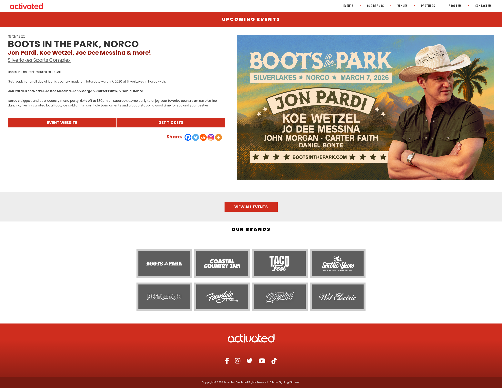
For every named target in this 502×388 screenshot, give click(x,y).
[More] (218, 137)
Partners (428, 6)
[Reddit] (203, 137)
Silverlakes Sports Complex (39, 60)
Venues (402, 6)
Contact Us (483, 6)
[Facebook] (188, 137)
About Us (455, 6)
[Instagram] (210, 137)
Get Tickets (171, 122)
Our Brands (375, 6)
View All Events (251, 207)
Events (348, 6)
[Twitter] (195, 137)
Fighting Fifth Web (289, 382)
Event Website (62, 122)
